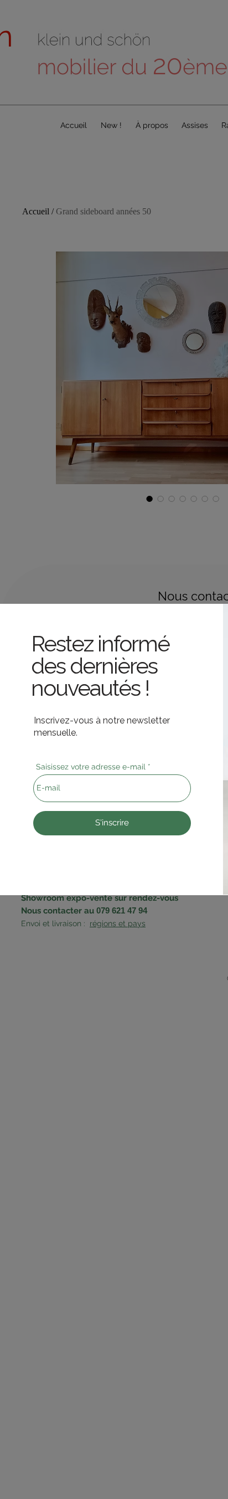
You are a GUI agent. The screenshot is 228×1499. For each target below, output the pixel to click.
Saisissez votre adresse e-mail (91, 767)
